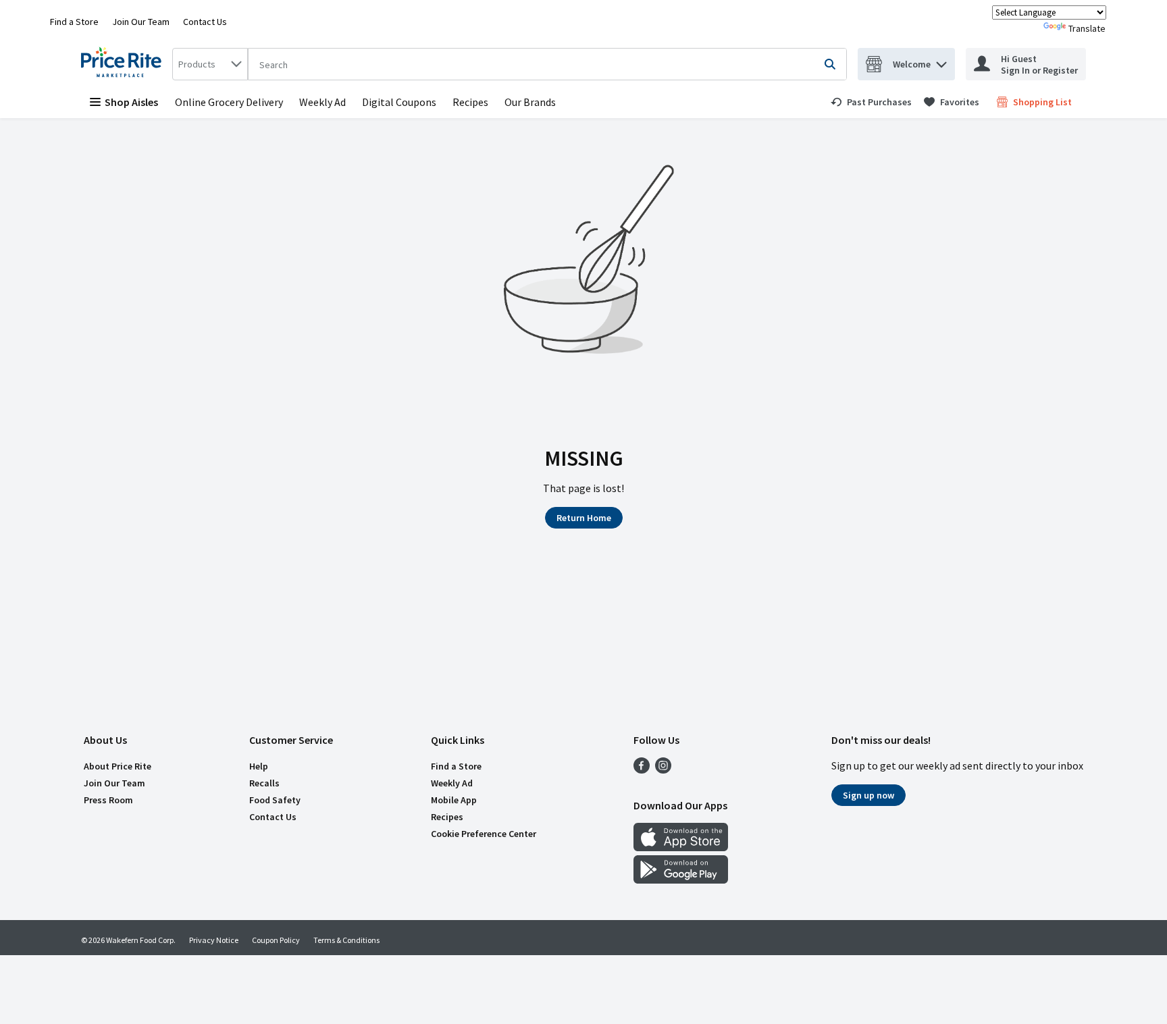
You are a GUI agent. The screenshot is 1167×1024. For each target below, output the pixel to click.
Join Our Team (141, 22)
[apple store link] (680, 847)
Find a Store (74, 22)
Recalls (264, 783)
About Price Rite (117, 766)
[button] (941, 61)
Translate (1087, 28)
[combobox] (210, 64)
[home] (124, 64)
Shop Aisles (131, 102)
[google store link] (680, 879)
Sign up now (868, 795)
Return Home (583, 518)
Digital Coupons (399, 102)
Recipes (470, 102)
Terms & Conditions (346, 940)
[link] (871, 102)
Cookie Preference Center (483, 834)
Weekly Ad (322, 102)
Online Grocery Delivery (229, 102)
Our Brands (530, 102)
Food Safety (275, 800)
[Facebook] (641, 769)
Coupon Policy (276, 940)
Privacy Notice (213, 940)
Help (258, 766)
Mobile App (454, 800)
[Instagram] (663, 769)
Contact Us (205, 22)
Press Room (108, 800)
